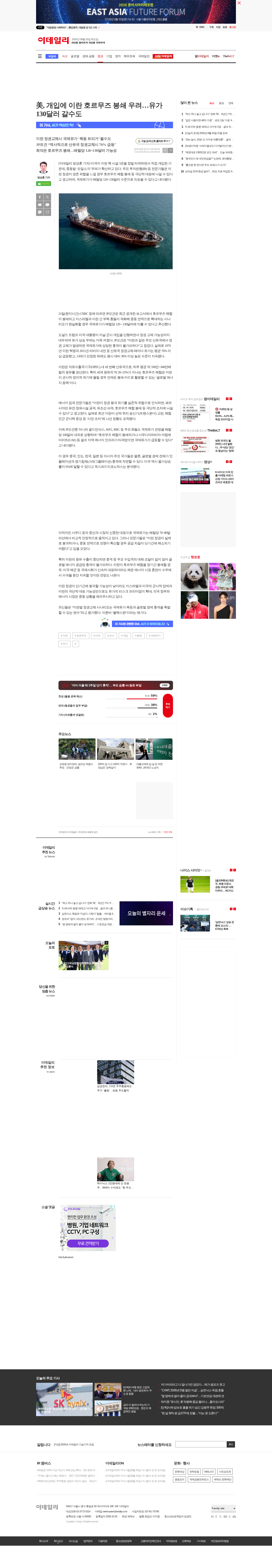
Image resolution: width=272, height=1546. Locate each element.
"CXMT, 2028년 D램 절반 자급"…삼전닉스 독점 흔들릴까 (193, 1390)
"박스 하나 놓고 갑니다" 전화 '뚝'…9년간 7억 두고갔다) (88, 903)
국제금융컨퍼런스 (199, 1479)
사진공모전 (225, 1471)
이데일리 (71, 40)
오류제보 (186, 1541)
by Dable (50, 995)
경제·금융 (88, 56)
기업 (109, 56)
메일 (39, 204)
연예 (230, 103)
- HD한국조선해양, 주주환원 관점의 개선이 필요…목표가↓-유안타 (67, 1481)
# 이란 (64, 635)
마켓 (216, 56)
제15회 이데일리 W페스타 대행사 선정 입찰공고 (79, 1444)
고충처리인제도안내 (151, 1541)
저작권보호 (171, 1541)
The (228, 56)
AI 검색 (52, 56)
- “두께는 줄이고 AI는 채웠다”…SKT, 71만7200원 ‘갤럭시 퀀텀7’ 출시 (67, 1475)
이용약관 (102, 1541)
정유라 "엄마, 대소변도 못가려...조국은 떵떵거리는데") (88, 918)
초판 (225, 27)
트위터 (47, 197)
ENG (201, 27)
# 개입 (124, 635)
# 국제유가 (154, 635)
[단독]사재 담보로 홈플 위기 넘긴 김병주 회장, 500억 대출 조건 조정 (200, 1407)
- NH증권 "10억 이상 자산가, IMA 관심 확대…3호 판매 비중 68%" (67, 1470)
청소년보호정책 (123, 1541)
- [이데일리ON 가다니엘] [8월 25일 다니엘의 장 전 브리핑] (135, 1470)
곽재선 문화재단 (222, 1479)
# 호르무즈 (80, 635)
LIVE (40, 27)
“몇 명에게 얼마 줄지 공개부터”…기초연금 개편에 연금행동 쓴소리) (95, 924)
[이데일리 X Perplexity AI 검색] (104, 125)
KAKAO (39, 212)
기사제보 (201, 1541)
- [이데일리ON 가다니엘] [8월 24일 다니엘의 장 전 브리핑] (135, 1475)
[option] (106, 27)
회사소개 (43, 1541)
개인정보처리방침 (220, 1541)
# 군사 (110, 635)
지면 (218, 27)
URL (47, 212)
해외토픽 (129, 56)
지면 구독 (168, 832)
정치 (118, 56)
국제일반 (144, 56)
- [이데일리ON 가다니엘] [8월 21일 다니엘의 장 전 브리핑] (135, 1481)
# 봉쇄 (138, 635)
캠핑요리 (179, 1479)
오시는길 (73, 1541)
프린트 (47, 204)
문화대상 (179, 1471)
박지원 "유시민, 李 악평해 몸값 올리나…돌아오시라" (191, 1401)
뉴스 (211, 103)
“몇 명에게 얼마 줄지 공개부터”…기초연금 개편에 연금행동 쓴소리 (199, 1396)
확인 (231, 1444)
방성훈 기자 (43, 177)
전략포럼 (194, 1471)
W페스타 (209, 1471)
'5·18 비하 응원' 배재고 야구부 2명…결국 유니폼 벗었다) (89, 908)
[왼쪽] (103, 943)
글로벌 (75, 56)
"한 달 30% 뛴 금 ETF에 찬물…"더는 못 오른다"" (188, 1413)
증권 (100, 56)
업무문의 (87, 1541)
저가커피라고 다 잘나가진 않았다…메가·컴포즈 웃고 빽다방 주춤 (199, 1384)
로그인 (232, 27)
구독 (211, 27)
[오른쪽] (106, 943)
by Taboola (50, 856)
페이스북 (39, 197)
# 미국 (96, 635)
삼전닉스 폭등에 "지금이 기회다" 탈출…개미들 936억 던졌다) (92, 913)
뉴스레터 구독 (154, 832)
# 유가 (64, 643)
